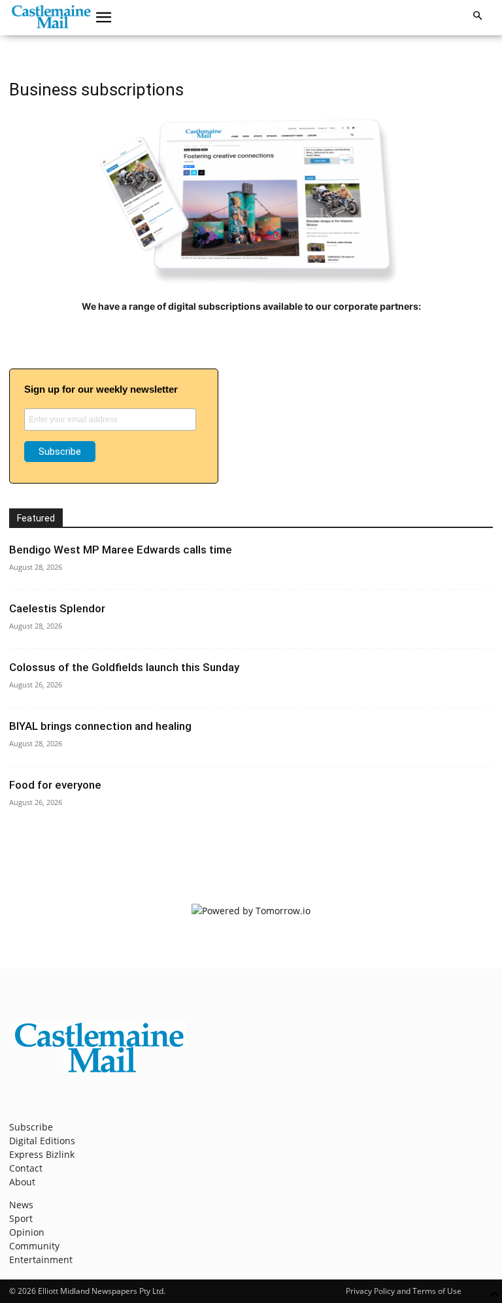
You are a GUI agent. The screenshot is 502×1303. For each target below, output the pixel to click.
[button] (104, 17)
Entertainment (41, 1259)
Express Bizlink (42, 1154)
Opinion (26, 1232)
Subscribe (31, 1127)
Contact (25, 1168)
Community (34, 1246)
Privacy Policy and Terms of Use (403, 1290)
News (21, 1204)
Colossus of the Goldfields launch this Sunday (124, 667)
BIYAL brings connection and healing (100, 726)
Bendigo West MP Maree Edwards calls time (120, 549)
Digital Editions (42, 1140)
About (22, 1182)
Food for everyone (55, 784)
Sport (21, 1218)
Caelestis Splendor (57, 608)
